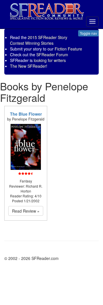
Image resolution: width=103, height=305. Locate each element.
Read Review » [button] (25, 211)
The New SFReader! (28, 66)
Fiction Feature (68, 49)
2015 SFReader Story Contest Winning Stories (38, 40)
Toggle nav (88, 33)
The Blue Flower (26, 114)
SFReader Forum (52, 54)
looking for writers (50, 60)
